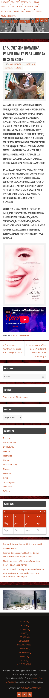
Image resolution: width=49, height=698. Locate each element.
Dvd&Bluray (18, 11)
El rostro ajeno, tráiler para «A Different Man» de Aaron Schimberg (36, 351)
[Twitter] (42, 20)
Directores (17, 6)
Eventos (30, 11)
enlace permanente (22, 335)
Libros (36, 2)
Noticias (5, 2)
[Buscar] (43, 377)
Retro (39, 11)
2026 (24, 511)
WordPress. (36, 688)
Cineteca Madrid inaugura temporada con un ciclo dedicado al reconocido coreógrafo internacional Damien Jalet (24, 573)
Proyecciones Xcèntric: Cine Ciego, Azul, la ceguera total (12, 349)
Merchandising (8, 16)
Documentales (31, 6)
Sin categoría (9, 482)
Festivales (25, 2)
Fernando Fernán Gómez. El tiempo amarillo (23, 544)
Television (6, 11)
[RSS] (46, 20)
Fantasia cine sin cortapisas (19, 22)
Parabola (25, 688)
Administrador (15, 64)
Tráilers (15, 2)
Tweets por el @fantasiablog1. (16, 397)
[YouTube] (37, 20)
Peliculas (5, 6)
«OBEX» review (9, 548)
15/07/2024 (30, 64)
